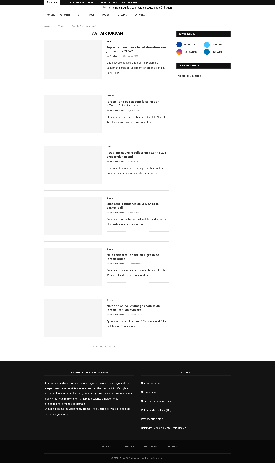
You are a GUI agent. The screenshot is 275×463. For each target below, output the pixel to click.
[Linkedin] (230, 2)
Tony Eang (114, 56)
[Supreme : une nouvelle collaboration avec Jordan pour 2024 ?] (73, 59)
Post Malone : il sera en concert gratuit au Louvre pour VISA (103, 2)
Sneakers (140, 15)
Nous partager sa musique (156, 401)
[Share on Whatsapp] (143, 80)
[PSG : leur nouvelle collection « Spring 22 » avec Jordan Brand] (73, 165)
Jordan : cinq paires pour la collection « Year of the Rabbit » (133, 103)
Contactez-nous (150, 383)
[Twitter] (222, 2)
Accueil (51, 15)
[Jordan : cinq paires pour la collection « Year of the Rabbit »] (73, 114)
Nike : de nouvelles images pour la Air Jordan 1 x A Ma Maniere (133, 308)
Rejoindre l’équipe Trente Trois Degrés (163, 428)
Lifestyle (123, 15)
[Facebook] (219, 2)
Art (79, 15)
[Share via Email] (146, 80)
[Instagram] (226, 2)
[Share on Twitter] (136, 80)
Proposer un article (152, 419)
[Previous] (63, 2)
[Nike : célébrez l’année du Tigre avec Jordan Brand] (73, 267)
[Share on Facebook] (133, 80)
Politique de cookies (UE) (156, 410)
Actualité (65, 15)
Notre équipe (148, 392)
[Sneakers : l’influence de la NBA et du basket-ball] (73, 216)
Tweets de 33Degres (188, 76)
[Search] (229, 15)
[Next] (67, 2)
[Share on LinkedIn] (140, 80)
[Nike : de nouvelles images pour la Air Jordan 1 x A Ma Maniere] (73, 318)
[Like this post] (129, 80)
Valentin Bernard (117, 110)
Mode (91, 15)
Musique (106, 15)
